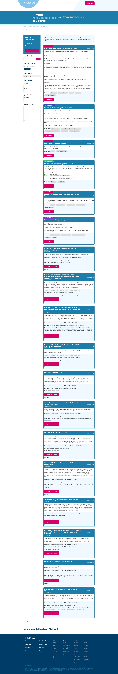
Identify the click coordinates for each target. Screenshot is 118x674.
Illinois (54, 642)
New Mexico (86, 654)
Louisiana (76, 651)
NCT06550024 (47, 406)
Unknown (26, 120)
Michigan (55, 648)
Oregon (85, 656)
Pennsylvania (66, 651)
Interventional (26, 97)
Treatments (61, 3)
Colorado (86, 647)
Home (27, 641)
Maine (64, 644)
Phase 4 (25, 113)
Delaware (76, 645)
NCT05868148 (47, 466)
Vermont (65, 654)
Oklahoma (76, 657)
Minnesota (55, 650)
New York (65, 650)
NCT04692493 (47, 374)
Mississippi (76, 654)
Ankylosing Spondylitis (49, 609)
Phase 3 (25, 111)
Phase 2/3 (26, 118)
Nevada (85, 653)
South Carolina (77, 659)
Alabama (76, 642)
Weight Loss (67, 3)
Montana (86, 651)
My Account (89, 3)
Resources (49, 3)
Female (25, 88)
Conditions (56, 3)
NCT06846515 (47, 347)
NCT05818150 (47, 535)
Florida (75, 647)
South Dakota (56, 657)
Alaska (85, 642)
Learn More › (47, 269)
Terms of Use (29, 651)
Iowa (54, 645)
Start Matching (31, 51)
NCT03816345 (47, 312)
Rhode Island (66, 653)
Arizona (85, 644)
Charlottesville (81, 39)
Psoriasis (74, 330)
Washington (86, 659)
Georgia (75, 648)
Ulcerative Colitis (48, 330)
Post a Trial (73, 3)
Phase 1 (25, 106)
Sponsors (41, 647)
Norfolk (86, 39)
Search (38, 58)
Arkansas (76, 644)
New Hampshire (66, 647)
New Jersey (65, 648)
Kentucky (76, 650)
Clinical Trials (43, 644)
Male (25, 86)
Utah (85, 657)
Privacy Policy (29, 647)
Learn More (49, 99)
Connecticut (65, 642)
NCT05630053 (47, 563)
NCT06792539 (47, 279)
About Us (28, 644)
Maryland (76, 653)
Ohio (54, 656)
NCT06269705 (47, 501)
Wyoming (86, 660)
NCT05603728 (47, 592)
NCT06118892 (47, 434)
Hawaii (85, 648)
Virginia (75, 663)
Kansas (54, 647)
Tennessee (76, 660)
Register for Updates (51, 266)
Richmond (75, 39)
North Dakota (56, 654)
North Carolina (77, 656)
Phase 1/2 (26, 116)
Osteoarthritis (47, 420)
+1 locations (77, 357)
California (86, 645)
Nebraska (55, 653)
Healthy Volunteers (44, 641)
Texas (75, 662)
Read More (81, 382)
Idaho (85, 650)
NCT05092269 (47, 251)
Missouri (55, 651)
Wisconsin (55, 659)
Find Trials (44, 3)
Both (25, 90)
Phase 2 (25, 109)
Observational (27, 99)
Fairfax (47, 40)
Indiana (54, 644)
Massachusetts (66, 645)
